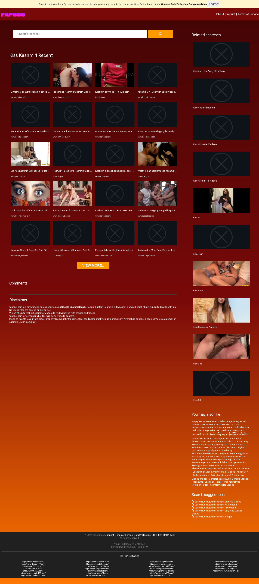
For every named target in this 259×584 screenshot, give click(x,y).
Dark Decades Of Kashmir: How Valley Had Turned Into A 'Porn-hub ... (46, 210)
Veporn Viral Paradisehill (219, 441)
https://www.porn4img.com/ (226, 568)
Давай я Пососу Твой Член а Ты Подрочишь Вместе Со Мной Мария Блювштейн (220, 456)
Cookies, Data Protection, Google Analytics (184, 4)
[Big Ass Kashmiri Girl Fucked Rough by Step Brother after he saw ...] (30, 165)
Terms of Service (248, 14)
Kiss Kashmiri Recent (204, 107)
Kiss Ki (196, 217)
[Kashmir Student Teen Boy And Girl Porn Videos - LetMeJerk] (30, 244)
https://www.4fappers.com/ (33, 562)
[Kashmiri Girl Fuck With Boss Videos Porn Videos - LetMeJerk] (157, 86)
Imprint (230, 14)
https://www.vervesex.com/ (97, 562)
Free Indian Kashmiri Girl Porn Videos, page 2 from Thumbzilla (85, 91)
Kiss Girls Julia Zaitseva (205, 327)
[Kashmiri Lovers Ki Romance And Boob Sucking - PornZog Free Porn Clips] (72, 244)
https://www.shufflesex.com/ (33, 575)
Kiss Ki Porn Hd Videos (205, 180)
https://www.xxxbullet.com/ (97, 564)
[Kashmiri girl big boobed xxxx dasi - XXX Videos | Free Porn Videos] (114, 165)
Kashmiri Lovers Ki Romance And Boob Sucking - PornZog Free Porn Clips (91, 250)
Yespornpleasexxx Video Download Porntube (216, 453)
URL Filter (157, 534)
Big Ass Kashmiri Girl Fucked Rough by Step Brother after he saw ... (45, 170)
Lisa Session (240, 441)
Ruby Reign (226, 459)
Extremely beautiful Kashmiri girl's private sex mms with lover (42, 91)
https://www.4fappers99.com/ (33, 564)
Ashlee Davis (198, 441)
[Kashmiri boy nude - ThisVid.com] (114, 86)
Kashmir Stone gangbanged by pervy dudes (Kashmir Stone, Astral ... (173, 210)
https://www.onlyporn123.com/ (161, 575)
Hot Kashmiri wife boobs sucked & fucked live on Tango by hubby (45, 131)
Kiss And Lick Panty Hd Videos (209, 71)
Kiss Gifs (197, 363)
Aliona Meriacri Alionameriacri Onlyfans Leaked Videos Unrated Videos (220, 467)
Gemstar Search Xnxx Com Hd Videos (228, 478)
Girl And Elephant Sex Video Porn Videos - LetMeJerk (81, 131)
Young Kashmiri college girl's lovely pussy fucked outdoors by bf (171, 131)
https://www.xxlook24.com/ (97, 573)
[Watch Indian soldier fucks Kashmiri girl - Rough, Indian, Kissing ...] (157, 165)
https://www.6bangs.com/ (33, 566)
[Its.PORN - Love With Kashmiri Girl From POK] (72, 165)
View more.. (93, 265)
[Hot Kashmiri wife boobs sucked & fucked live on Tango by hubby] (30, 125)
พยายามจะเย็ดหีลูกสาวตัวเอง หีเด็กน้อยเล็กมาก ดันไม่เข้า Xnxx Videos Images (220, 475)
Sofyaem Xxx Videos (220, 450)
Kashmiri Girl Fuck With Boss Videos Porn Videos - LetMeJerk (169, 91)
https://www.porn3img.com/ (226, 566)
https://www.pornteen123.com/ (161, 571)
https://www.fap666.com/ (33, 571)
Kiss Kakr (198, 253)
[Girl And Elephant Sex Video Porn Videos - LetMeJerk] (72, 125)
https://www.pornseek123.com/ (162, 566)
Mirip (194, 421)
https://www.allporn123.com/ (162, 573)
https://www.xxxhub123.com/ (97, 566)
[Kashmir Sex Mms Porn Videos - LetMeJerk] (157, 244)
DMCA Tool (169, 534)
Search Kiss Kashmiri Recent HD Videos (215, 507)
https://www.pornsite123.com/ (33, 573)
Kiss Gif (197, 400)
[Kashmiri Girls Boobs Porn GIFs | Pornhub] (114, 205)
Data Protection (142, 534)
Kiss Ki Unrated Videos (205, 144)
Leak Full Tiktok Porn (216, 481)
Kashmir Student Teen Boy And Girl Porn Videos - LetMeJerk (42, 250)
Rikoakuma (197, 481)
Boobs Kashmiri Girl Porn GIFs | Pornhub (115, 131)
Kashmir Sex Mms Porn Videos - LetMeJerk (160, 250)
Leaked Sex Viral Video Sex (222, 430)
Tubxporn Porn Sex (233, 444)
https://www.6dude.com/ (33, 568)
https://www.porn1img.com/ (226, 562)
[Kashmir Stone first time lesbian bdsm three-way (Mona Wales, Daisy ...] (72, 205)
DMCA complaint (27, 321)
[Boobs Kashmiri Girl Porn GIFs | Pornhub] (114, 125)
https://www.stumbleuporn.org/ (226, 571)
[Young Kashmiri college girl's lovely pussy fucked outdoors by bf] (157, 125)
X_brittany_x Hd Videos (222, 484)
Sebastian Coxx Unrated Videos (208, 447)
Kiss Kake (198, 290)
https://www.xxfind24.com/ (97, 571)
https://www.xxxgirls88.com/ (97, 575)
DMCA (220, 14)
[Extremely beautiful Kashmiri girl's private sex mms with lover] (30, 86)
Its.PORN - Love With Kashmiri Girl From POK (76, 170)
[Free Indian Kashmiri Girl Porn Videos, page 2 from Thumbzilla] (72, 86)
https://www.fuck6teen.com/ (161, 564)
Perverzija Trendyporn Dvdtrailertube (219, 464)
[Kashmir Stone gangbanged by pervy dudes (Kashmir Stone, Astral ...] (157, 205)
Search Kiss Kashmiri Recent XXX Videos (215, 504)
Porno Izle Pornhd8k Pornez (219, 462)
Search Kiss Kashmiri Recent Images (213, 516)
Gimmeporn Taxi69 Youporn (227, 438)
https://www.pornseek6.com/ (162, 568)
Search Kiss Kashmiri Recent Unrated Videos (217, 501)
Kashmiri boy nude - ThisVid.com (112, 91)
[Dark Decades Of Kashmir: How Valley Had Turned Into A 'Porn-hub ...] (30, 205)
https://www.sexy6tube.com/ (162, 562)
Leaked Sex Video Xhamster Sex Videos (214, 471)
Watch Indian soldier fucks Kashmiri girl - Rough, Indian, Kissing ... (171, 170)
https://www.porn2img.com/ (226, 564)
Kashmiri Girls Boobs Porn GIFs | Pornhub (116, 210)
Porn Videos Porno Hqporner (207, 444)
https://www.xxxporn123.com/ (97, 568)
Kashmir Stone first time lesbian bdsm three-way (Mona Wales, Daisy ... (90, 210)
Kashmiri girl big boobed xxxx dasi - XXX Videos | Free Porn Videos (130, 170)
